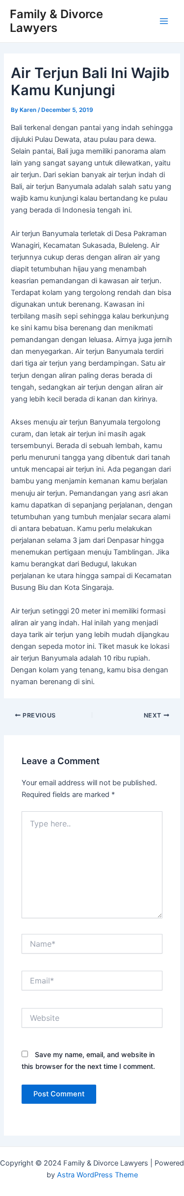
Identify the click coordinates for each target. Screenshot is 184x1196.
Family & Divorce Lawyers (56, 21)
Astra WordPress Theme (97, 1174)
